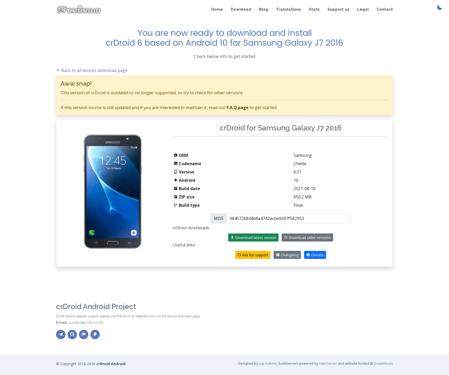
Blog (263, 9)
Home (217, 9)
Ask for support (254, 254)
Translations (288, 9)
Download (241, 9)
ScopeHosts (383, 363)
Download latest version (255, 237)
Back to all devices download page (93, 70)
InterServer (328, 363)
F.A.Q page (238, 107)
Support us (338, 9)
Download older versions (309, 237)
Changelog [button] (289, 254)
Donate (317, 254)
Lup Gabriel (268, 363)
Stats (314, 9)
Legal (363, 9)
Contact (385, 9)
